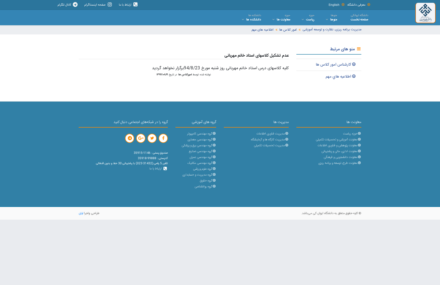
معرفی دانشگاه (356, 4)
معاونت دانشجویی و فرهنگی (341, 157)
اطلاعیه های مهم (262, 30)
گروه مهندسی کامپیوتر (199, 133)
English (334, 4)
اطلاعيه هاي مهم (338, 76)
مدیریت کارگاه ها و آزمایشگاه (268, 139)
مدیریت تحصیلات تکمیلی (269, 145)
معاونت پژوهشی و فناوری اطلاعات (338, 145)
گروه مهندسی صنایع (200, 151)
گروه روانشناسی (203, 186)
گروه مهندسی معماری (199, 139)
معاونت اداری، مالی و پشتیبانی (339, 151)
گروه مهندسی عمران (200, 157)
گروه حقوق (206, 180)
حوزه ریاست (350, 133)
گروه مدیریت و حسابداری (197, 174)
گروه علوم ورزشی (202, 169)
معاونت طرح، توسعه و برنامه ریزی (338, 163)
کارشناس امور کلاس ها (333, 64)
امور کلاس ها (288, 30)
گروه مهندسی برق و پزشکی (197, 145)
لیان (81, 213)
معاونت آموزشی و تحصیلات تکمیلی (337, 139)
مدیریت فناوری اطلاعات (270, 133)
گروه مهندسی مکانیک (199, 163)
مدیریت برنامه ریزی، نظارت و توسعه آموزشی (331, 29)
